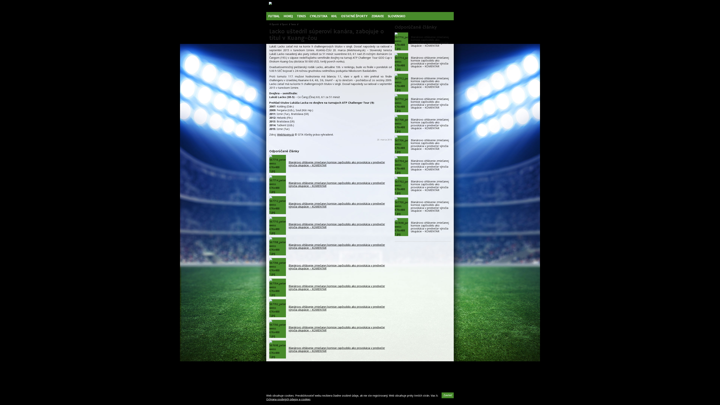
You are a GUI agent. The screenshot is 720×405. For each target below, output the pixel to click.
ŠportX (275, 24)
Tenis (293, 24)
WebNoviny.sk (285, 134)
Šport (285, 24)
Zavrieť (447, 395)
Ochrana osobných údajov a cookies (288, 399)
